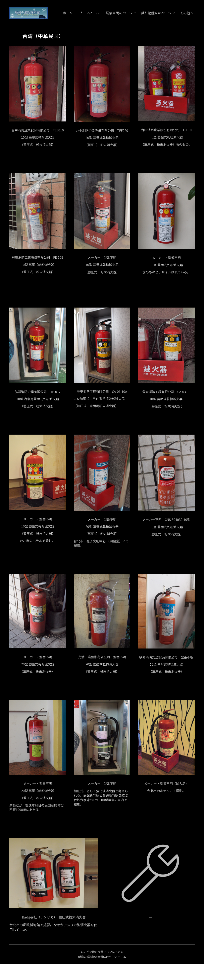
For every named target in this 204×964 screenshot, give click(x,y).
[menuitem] (69, 13)
